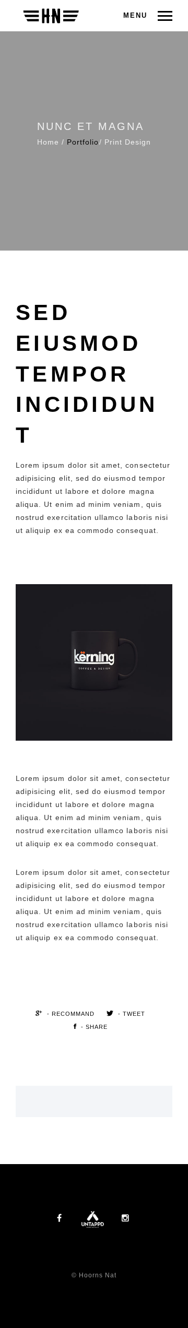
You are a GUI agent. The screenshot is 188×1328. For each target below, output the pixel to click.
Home (48, 142)
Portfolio (83, 142)
